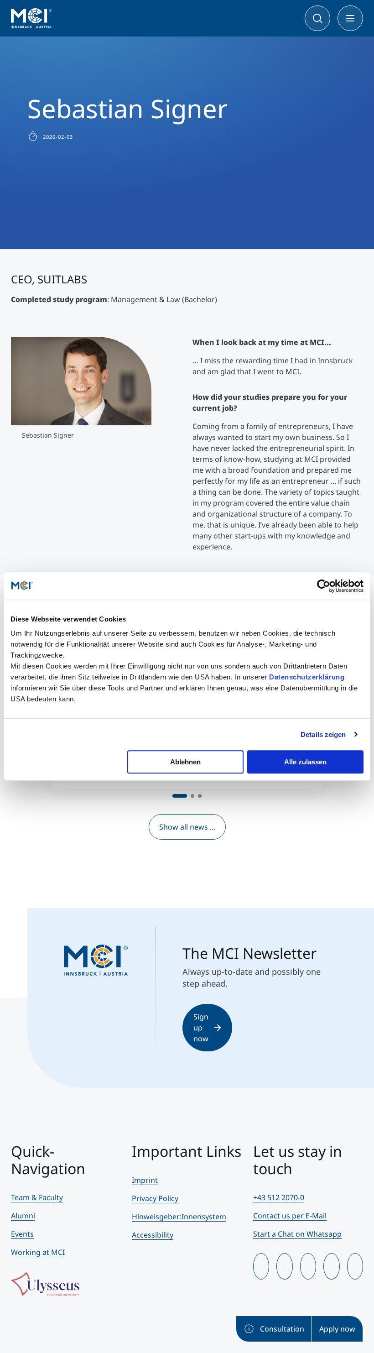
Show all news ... (187, 827)
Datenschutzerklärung (306, 677)
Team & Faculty (37, 1197)
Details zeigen (323, 734)
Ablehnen (185, 762)
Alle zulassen (305, 762)
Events (22, 1234)
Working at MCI (38, 1252)
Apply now (337, 1329)
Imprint (145, 1180)
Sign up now (200, 1028)
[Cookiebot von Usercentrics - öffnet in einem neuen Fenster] (324, 586)
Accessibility (152, 1235)
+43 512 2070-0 (278, 1197)
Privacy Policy (155, 1198)
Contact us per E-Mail (290, 1216)
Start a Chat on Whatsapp (297, 1234)
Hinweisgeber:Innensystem (179, 1217)
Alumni (23, 1216)
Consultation (282, 1329)
